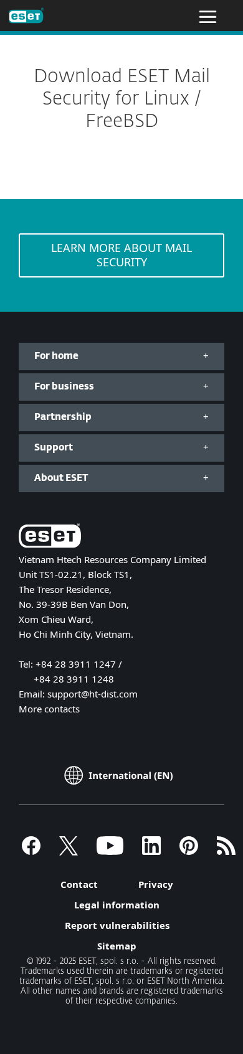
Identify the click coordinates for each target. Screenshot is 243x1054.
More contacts (49, 708)
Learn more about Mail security (121, 254)
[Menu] (207, 15)
